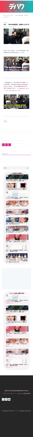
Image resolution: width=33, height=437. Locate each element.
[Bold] (3, 144)
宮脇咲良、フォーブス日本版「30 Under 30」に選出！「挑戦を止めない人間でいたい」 (16, 241)
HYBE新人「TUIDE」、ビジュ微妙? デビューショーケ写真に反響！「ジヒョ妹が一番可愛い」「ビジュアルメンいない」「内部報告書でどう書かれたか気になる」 (17, 260)
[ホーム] (4, 15)
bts (5, 121)
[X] (3, 399)
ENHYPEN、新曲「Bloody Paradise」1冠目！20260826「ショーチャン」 (16, 232)
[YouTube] (9, 399)
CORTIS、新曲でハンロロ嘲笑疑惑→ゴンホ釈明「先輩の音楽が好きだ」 (16, 223)
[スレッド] (6, 399)
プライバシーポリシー (9, 393)
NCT (5, 86)
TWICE (19, 84)
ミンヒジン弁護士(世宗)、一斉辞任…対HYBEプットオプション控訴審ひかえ (17, 198)
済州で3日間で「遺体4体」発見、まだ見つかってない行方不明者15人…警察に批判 (17, 180)
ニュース (5, 22)
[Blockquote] (6, 144)
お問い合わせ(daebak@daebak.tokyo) (16, 390)
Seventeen (25, 84)
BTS (15, 84)
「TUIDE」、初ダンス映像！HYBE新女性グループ (16, 206)
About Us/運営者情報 (23, 393)
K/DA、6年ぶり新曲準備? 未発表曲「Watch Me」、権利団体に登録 (16, 251)
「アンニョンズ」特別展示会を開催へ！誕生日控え (16, 215)
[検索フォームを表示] (29, 2)
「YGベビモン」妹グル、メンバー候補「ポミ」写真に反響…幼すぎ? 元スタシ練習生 (16, 189)
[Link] (9, 144)
